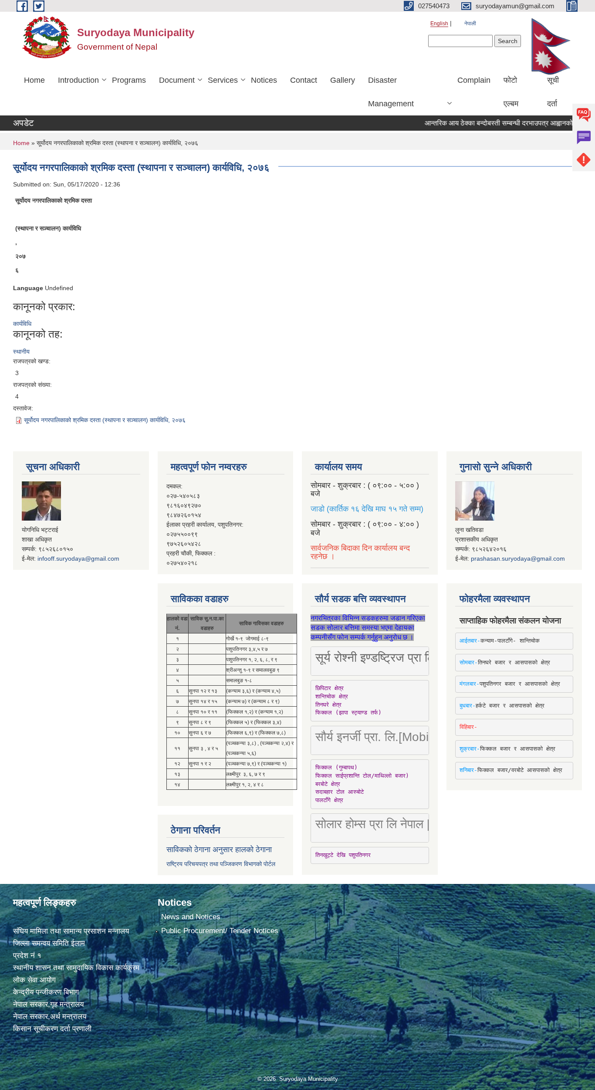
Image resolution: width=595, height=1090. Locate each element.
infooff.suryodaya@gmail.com (78, 558)
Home (34, 80)
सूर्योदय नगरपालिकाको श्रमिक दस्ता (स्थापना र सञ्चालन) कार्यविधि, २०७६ (105, 419)
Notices (264, 80)
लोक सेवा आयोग (34, 980)
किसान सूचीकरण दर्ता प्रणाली (52, 1029)
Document (177, 80)
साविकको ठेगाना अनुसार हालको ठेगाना (219, 849)
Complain (473, 80)
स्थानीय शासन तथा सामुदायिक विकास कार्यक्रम (76, 968)
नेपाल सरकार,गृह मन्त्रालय (48, 1004)
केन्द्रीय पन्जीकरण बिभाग (46, 992)
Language (28, 287)
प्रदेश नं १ (27, 955)
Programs (129, 80)
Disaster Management (391, 92)
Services (223, 80)
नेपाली (470, 23)
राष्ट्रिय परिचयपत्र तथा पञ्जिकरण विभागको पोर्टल (220, 863)
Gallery (342, 80)
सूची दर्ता (553, 92)
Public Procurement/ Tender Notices (219, 931)
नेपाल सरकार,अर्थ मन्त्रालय (49, 1016)
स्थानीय (21, 351)
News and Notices (190, 917)
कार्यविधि (22, 323)
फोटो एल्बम (511, 92)
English (439, 23)
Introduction (78, 80)
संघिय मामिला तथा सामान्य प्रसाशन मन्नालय (71, 931)
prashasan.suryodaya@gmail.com (518, 558)
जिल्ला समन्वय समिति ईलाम (49, 943)
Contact (303, 80)
